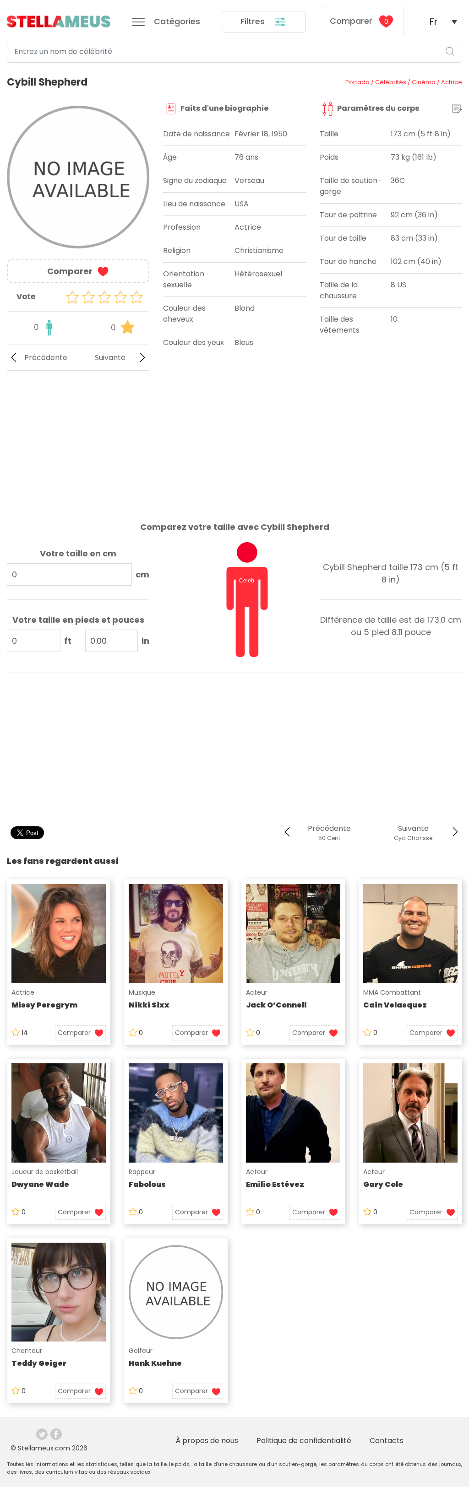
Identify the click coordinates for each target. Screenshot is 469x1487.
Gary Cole (383, 1184)
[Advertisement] (78, 439)
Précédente (45, 357)
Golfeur (141, 1350)
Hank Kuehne (155, 1363)
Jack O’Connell (276, 1005)
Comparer (359, 21)
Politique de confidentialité (303, 1440)
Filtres (253, 21)
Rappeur (142, 1171)
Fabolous (147, 1184)
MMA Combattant (392, 992)
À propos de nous (206, 1440)
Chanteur (26, 1350)
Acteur (256, 992)
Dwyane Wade (40, 1184)
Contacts (387, 1440)
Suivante (110, 357)
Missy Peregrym (44, 1005)
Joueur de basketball (44, 1171)
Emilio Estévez (275, 1184)
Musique (142, 992)
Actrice (22, 992)
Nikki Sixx (149, 1005)
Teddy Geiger (38, 1363)
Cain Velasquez (395, 1005)
